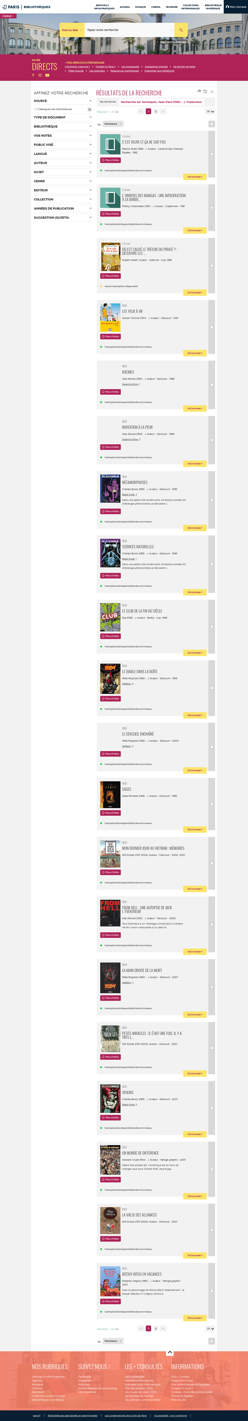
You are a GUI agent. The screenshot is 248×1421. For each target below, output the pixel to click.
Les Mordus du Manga (139, 1396)
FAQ (174, 1376)
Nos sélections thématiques (143, 1384)
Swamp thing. (130, 384)
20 (208, 111)
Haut (170, 1352)
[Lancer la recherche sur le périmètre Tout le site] (181, 30)
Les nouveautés (134, 1376)
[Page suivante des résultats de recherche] (163, 111)
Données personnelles (198, 1392)
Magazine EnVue (182, 1380)
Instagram (85, 1380)
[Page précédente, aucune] (140, 111)
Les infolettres (87, 1392)
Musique (37, 1384)
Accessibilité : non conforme (170, 1415)
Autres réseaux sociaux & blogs (97, 1388)
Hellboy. (127, 683)
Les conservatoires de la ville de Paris (126, 1415)
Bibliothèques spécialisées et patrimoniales (72, 1415)
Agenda (37, 1380)
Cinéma (37, 1388)
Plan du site (178, 1399)
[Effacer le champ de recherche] (172, 30)
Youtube (83, 1384)
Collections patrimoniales (48, 1396)
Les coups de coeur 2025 (141, 1392)
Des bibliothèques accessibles (190, 1384)
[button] (236, 6)
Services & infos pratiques (48, 1376)
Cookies (176, 1392)
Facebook (84, 1376)
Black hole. (128, 494)
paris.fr (36, 1415)
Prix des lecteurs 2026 (139, 1388)
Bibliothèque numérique (48, 1399)
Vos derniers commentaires (142, 1399)
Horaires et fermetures (139, 1380)
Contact (184, 1376)
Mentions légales (182, 1396)
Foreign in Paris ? (182, 1388)
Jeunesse (38, 1392)
